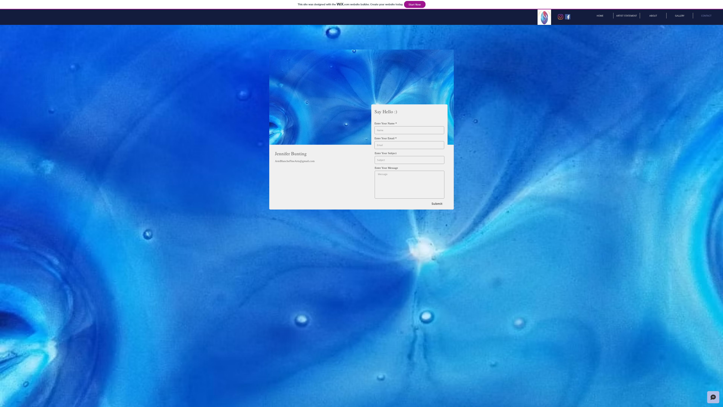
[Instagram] (560, 16)
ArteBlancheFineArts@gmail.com (295, 161)
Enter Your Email (384, 138)
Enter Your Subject (386, 153)
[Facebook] (567, 16)
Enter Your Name (384, 123)
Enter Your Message (386, 168)
